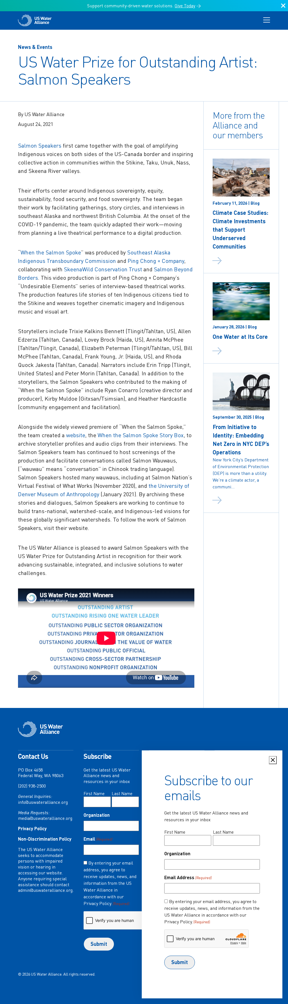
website (75, 435)
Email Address (188, 877)
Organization (97, 815)
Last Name (122, 793)
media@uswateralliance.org (45, 818)
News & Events (35, 47)
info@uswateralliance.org (43, 802)
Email (98, 838)
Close (283, 7)
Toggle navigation (266, 20)
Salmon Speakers (39, 145)
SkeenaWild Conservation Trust (103, 269)
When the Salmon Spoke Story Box (141, 435)
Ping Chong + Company (156, 260)
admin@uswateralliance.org (45, 890)
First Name (94, 793)
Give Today (185, 5)
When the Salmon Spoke (51, 252)
